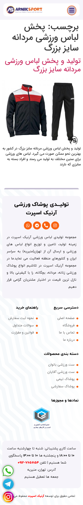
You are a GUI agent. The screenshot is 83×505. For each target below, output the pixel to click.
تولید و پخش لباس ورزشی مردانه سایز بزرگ (43, 65)
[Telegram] (37, 225)
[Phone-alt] (46, 225)
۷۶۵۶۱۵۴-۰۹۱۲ (29, 462)
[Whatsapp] (28, 225)
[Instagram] (55, 225)
